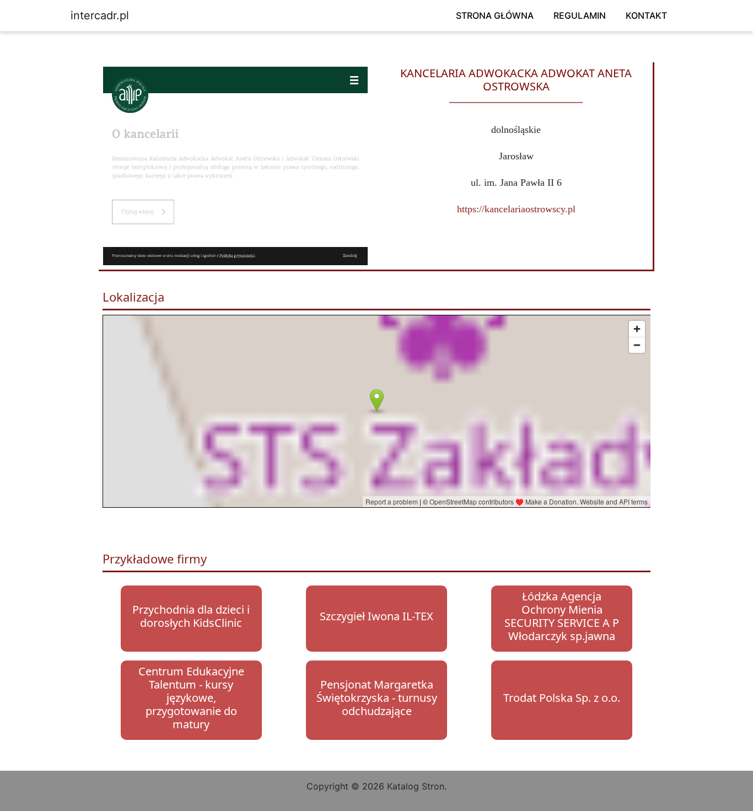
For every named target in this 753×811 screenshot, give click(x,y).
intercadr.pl (100, 15)
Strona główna (495, 15)
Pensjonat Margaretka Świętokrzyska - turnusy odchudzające (376, 697)
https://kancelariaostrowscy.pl (516, 208)
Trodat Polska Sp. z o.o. (561, 697)
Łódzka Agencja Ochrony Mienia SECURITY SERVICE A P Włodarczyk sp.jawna (561, 616)
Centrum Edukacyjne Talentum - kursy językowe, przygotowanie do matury (191, 698)
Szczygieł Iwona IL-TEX (376, 616)
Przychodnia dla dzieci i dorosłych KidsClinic (191, 616)
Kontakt (646, 15)
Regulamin (579, 15)
